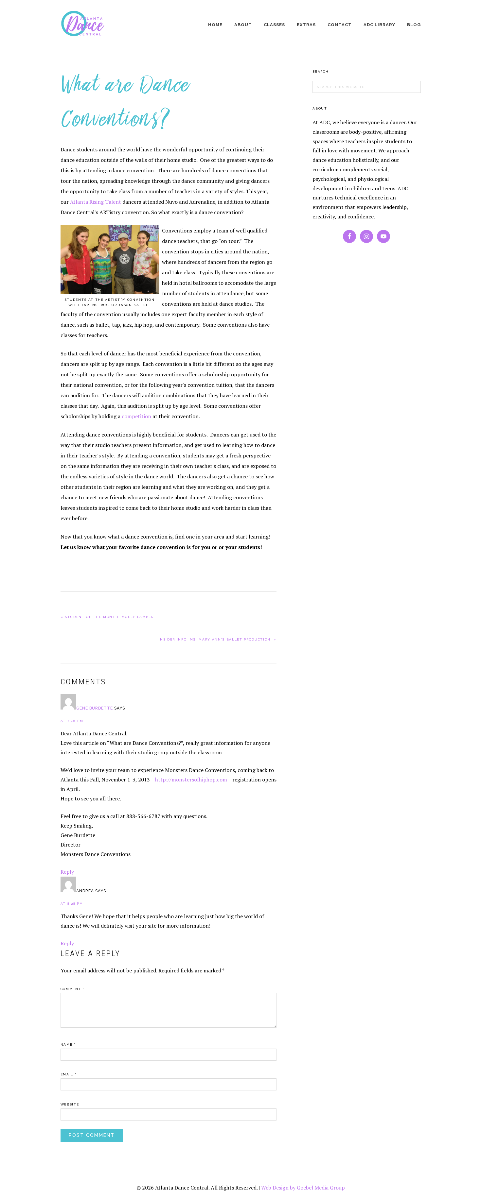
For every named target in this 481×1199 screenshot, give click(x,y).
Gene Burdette (94, 708)
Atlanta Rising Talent (96, 201)
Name (68, 1044)
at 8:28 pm (72, 903)
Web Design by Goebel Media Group (303, 1187)
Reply (67, 871)
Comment (72, 989)
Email (69, 1074)
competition (136, 416)
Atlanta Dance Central (85, 25)
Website (70, 1104)
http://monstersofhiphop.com (191, 779)
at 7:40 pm (72, 721)
